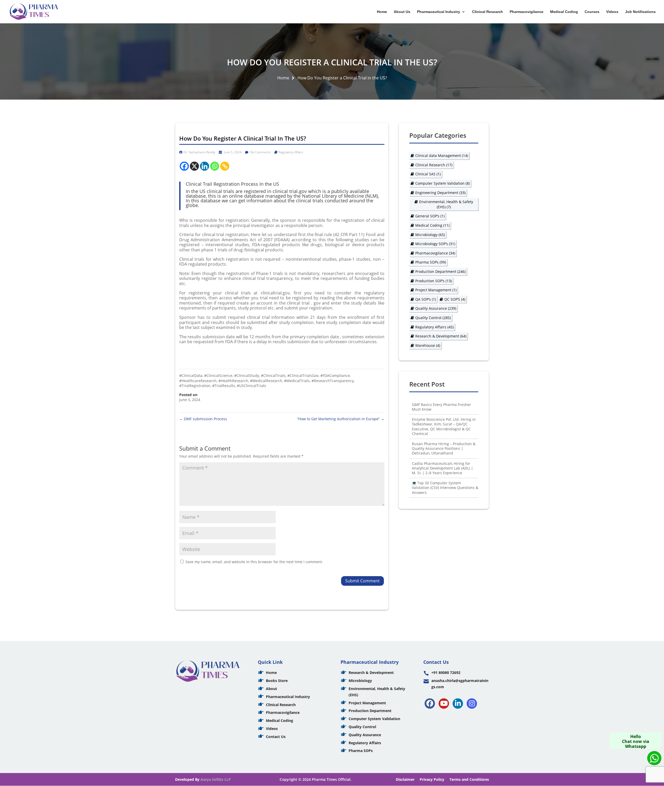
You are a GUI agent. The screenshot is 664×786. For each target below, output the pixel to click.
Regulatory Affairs (291, 152)
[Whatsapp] (214, 166)
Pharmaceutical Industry (438, 12)
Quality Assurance (435, 308)
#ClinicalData (190, 375)
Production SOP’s (433, 280)
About (271, 688)
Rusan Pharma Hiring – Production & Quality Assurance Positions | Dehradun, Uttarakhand (443, 448)
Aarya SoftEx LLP (215, 779)
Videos (612, 12)
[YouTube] (444, 703)
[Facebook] (184, 166)
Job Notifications (640, 12)
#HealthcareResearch (198, 380)
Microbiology (430, 234)
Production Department (440, 271)
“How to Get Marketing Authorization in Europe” (340, 418)
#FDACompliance (335, 375)
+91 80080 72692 (445, 672)
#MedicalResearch (266, 380)
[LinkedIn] (458, 703)
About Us (402, 12)
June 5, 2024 (232, 152)
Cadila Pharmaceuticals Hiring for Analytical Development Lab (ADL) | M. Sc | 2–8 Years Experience (442, 468)
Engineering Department (440, 192)
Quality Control (433, 317)
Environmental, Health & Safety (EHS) (446, 204)
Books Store (277, 680)
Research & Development (440, 336)
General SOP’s (430, 215)
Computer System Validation (442, 183)
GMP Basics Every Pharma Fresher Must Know (441, 407)
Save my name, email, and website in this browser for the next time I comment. (254, 561)
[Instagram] (472, 703)
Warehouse (427, 345)
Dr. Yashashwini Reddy (199, 152)
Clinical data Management (441, 155)
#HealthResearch (233, 380)
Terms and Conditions (469, 779)
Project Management (436, 289)
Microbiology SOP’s (435, 243)
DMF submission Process (203, 418)
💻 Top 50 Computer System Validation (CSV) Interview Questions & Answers (445, 487)
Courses (592, 12)
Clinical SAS (428, 173)
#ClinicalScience (218, 375)
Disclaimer (405, 779)
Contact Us (276, 736)
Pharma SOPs (430, 262)
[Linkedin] (204, 166)
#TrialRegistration (194, 385)
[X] (194, 166)
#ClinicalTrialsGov (303, 375)
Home (382, 12)
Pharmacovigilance (526, 12)
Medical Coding (564, 12)
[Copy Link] (224, 166)
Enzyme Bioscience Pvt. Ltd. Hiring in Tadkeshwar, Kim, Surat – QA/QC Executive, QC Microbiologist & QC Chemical (444, 426)
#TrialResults (223, 385)
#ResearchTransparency (333, 380)
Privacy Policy (432, 779)
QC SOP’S (454, 299)
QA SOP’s (425, 299)
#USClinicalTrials (251, 385)
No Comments (260, 152)
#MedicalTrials (297, 380)
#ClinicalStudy (246, 375)
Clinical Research (487, 12)
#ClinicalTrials (273, 375)
